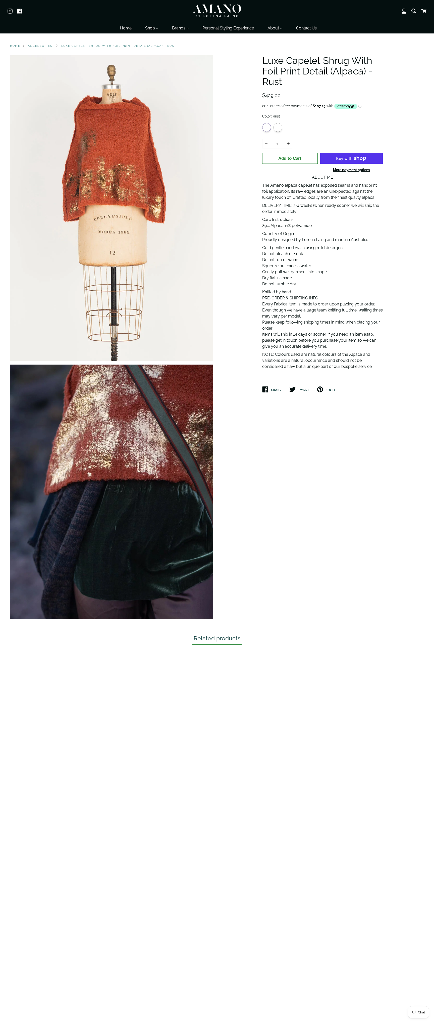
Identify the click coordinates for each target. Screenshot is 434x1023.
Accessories (40, 46)
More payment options (351, 170)
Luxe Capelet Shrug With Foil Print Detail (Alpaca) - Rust (119, 46)
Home (15, 46)
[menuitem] (125, 27)
